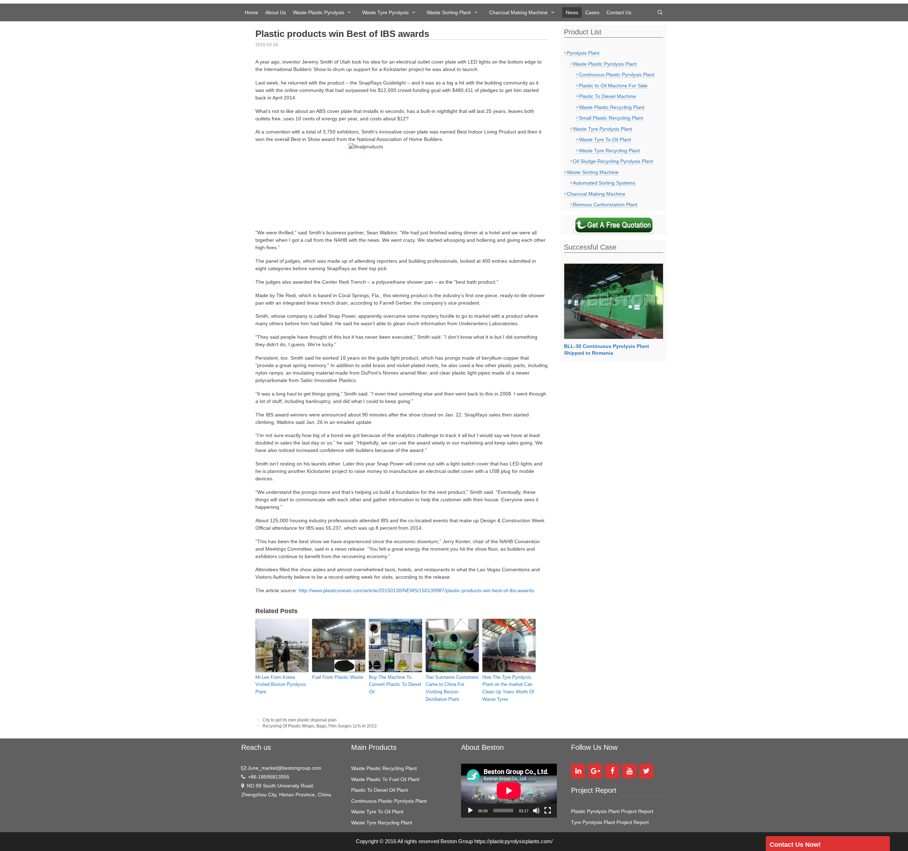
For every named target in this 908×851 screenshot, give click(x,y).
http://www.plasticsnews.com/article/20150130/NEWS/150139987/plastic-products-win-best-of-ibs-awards (416, 590)
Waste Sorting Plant (449, 12)
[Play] (470, 810)
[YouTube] (629, 771)
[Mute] (536, 810)
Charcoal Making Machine (518, 12)
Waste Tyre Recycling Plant (609, 150)
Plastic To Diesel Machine (607, 96)
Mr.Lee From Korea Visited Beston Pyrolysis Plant (280, 685)
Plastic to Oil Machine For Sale (613, 85)
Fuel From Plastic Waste (337, 677)
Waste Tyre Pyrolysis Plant (602, 129)
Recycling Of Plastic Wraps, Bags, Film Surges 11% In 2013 (319, 726)
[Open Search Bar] (660, 12)
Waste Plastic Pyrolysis (318, 12)
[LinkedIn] (578, 771)
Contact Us (619, 12)
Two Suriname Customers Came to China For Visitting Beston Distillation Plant (452, 688)
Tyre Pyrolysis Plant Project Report (610, 822)
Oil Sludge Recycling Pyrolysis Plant (613, 161)
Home (251, 12)
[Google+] (595, 771)
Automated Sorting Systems (604, 183)
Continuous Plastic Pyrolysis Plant (616, 74)
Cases (592, 12)
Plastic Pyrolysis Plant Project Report (612, 811)
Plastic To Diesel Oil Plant (379, 790)
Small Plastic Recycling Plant (611, 118)
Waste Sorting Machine (593, 172)
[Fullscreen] (547, 810)
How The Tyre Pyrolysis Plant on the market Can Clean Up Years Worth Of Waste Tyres (508, 688)
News (572, 12)
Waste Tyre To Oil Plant (605, 139)
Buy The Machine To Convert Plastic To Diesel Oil (395, 685)
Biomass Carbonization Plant (605, 204)
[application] (509, 791)
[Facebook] (612, 771)
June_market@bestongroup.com (283, 768)
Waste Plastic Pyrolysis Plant (605, 64)
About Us (275, 12)
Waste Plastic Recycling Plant (611, 107)
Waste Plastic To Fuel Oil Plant (385, 779)
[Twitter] (646, 771)
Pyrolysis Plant (583, 53)
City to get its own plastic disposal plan (299, 720)
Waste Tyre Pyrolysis (385, 12)
